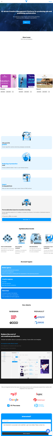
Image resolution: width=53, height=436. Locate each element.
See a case (25, 219)
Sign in (50, 1)
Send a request (26, 433)
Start (25, 22)
